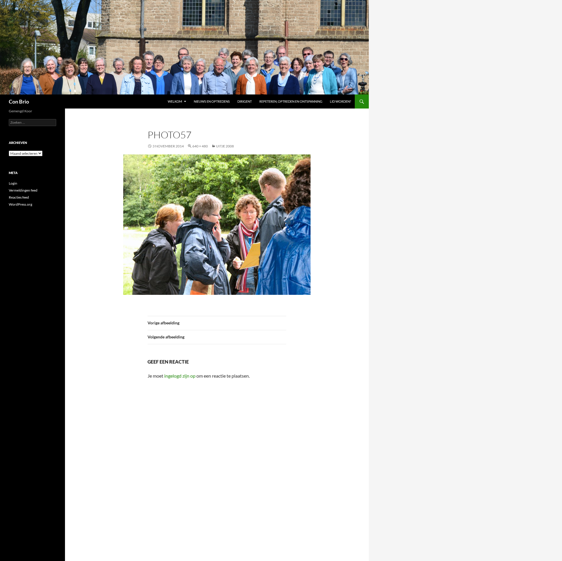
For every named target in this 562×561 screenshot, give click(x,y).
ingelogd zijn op (180, 375)
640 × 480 (200, 146)
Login (13, 183)
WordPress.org (20, 204)
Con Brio (19, 101)
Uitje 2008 (225, 146)
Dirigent (244, 101)
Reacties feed (19, 197)
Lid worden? (340, 101)
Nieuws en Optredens (212, 101)
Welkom (175, 101)
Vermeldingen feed (23, 190)
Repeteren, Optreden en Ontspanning (290, 101)
